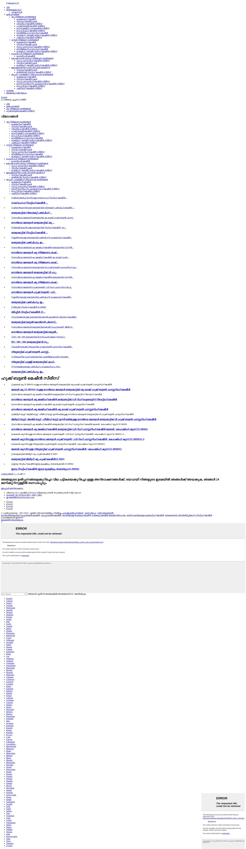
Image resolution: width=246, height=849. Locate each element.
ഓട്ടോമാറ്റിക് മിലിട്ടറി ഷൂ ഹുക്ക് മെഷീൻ (38, 459)
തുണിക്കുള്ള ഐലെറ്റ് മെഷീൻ (76, 515)
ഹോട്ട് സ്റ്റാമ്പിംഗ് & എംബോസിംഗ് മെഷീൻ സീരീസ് (40, 84)
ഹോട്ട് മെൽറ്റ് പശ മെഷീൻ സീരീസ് (32, 28)
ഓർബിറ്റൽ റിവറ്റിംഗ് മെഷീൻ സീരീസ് (33, 72)
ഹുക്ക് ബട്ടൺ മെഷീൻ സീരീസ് (30, 26)
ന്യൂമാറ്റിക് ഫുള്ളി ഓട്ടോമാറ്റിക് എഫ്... (33, 361)
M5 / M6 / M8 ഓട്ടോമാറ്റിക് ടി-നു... (30, 342)
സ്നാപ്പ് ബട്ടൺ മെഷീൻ (51, 515)
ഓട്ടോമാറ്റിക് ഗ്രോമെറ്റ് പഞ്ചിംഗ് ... (31, 212)
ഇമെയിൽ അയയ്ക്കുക (12, 520)
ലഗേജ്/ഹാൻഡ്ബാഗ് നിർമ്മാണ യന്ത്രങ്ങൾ (32, 58)
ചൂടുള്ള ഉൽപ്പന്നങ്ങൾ (72, 513)
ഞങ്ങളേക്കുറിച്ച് (13, 10)
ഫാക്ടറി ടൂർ (16, 12)
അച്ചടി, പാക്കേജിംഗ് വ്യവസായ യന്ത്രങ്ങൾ (32, 74)
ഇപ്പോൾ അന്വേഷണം (12, 488)
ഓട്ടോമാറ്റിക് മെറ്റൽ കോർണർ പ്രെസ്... (34, 322)
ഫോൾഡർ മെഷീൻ (25, 56)
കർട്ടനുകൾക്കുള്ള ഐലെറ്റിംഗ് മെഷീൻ (145, 515)
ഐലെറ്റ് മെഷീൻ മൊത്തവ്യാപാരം (109, 515)
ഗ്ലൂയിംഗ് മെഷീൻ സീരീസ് (29, 24)
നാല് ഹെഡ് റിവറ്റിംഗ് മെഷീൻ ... (29, 202)
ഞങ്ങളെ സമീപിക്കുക (16, 93)
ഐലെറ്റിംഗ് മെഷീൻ (26, 19)
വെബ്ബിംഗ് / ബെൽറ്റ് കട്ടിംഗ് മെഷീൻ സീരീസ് (36, 35)
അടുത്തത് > (9, 474)
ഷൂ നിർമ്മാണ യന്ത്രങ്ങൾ (23, 17)
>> (16, 474)
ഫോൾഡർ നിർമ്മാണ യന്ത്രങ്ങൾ (27, 54)
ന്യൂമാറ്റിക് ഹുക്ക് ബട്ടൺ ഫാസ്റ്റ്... (30, 351)
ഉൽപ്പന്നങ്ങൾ (12, 14)
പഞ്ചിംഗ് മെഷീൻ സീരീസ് (29, 37)
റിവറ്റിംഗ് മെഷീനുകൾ (26, 21)
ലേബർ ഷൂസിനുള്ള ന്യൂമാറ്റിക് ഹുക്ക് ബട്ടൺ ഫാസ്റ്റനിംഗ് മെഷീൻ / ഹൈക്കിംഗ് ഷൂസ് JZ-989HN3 (66, 449)
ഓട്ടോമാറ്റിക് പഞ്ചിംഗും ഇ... (27, 242)
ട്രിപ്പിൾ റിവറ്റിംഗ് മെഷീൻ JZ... (28, 312)
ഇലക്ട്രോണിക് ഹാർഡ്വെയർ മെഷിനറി (30, 67)
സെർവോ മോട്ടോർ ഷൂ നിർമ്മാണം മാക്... (34, 252)
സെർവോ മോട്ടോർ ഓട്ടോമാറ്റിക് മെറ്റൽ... (34, 332)
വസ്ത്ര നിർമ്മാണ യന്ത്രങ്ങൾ (25, 40)
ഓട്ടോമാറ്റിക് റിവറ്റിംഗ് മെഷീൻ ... (29, 232)
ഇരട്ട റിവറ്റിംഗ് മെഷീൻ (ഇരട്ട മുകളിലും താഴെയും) (45, 469)
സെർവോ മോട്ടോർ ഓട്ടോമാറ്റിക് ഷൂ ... (32, 222)
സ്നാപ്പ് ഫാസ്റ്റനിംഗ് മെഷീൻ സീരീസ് (33, 47)
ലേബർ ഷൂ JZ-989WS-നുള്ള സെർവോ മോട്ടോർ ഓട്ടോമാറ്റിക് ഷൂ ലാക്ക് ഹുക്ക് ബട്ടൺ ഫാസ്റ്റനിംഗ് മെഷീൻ (70, 389)
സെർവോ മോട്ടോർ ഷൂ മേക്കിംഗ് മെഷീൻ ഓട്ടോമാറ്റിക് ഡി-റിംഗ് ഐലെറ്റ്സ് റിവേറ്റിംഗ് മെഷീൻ (64, 399)
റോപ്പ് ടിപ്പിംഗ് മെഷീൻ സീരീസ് (30, 31)
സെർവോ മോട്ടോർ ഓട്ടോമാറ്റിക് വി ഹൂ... (34, 272)
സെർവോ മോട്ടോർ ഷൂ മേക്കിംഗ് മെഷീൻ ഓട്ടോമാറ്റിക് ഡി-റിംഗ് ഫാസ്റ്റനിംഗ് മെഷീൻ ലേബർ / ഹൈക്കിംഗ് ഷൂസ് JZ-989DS (79, 429)
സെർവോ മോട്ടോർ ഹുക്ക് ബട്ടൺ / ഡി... (33, 292)
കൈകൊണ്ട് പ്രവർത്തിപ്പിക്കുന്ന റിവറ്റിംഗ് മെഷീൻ (188, 515)
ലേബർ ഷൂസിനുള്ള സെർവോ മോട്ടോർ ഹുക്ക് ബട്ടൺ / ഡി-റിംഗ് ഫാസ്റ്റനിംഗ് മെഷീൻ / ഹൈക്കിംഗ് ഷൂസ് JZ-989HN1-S (77, 439)
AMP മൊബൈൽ (105, 513)
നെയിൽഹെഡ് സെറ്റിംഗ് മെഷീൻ (32, 33)
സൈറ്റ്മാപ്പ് (90, 513)
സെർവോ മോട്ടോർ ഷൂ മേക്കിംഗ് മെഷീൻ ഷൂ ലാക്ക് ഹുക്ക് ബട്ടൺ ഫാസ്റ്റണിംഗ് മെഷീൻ (59, 409)
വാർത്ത (10, 91)
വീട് (7, 7)
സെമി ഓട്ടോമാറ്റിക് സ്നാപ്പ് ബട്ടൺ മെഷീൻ (20, 515)
